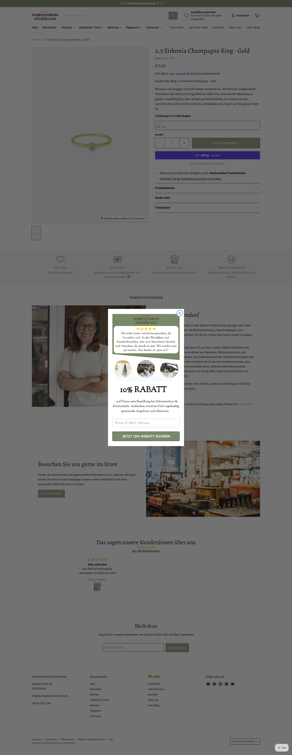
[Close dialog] (180, 313)
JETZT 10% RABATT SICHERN (146, 436)
